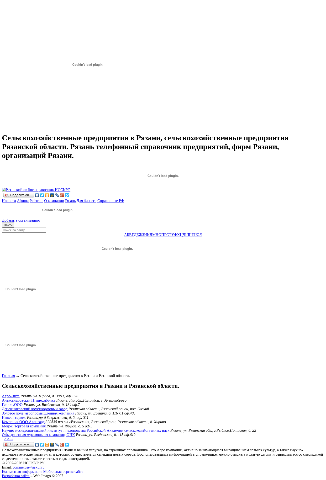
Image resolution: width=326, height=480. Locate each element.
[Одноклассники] (47, 195)
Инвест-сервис (14, 417)
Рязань (70, 201)
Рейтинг (36, 201)
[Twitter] (42, 195)
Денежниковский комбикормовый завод (35, 409)
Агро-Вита (11, 396)
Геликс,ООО (12, 405)
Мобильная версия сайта (63, 471)
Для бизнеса (86, 201)
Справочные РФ (110, 201)
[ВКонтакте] (37, 195)
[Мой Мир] (52, 195)
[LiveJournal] (57, 195)
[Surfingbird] (67, 195)
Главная (8, 376)
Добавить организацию (21, 220)
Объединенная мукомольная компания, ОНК (38, 435)
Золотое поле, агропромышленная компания (38, 413)
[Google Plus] (62, 195)
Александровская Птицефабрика (28, 400)
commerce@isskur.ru (28, 467)
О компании (54, 201)
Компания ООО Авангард (23, 422)
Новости (9, 201)
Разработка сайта (16, 476)
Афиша (23, 201)
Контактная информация (22, 471)
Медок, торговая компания (24, 426)
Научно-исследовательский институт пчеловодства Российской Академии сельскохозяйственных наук (85, 430)
